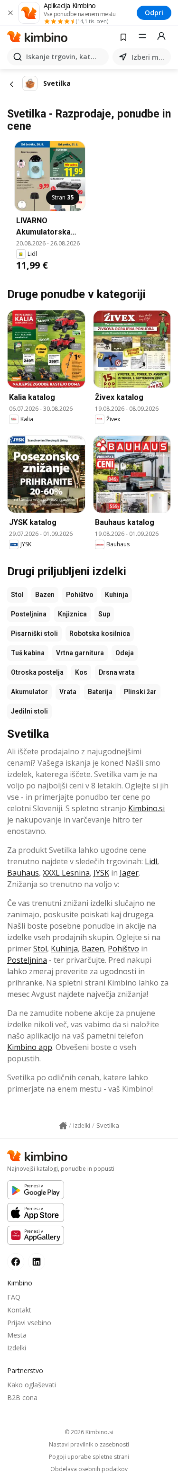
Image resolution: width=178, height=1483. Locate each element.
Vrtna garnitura (80, 653)
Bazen (45, 594)
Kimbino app (29, 1047)
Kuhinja (116, 594)
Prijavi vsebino (29, 1322)
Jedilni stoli (29, 711)
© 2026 (89, 1432)
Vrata (67, 692)
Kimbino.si (146, 808)
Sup (104, 614)
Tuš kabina (28, 653)
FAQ (13, 1297)
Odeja (124, 653)
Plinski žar (140, 692)
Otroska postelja (37, 672)
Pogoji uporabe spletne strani (89, 1457)
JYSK (101, 873)
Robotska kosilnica (99, 633)
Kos (81, 672)
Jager (129, 873)
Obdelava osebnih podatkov (89, 1469)
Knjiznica (72, 614)
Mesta (17, 1334)
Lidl (151, 861)
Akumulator (29, 692)
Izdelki (16, 1347)
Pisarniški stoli (34, 633)
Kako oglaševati (31, 1384)
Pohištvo (80, 594)
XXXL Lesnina (66, 873)
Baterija (100, 692)
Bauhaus (23, 873)
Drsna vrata (117, 672)
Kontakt (19, 1309)
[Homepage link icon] (63, 1126)
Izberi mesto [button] (149, 57)
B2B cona (22, 1397)
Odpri (154, 12)
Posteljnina (29, 614)
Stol (17, 594)
